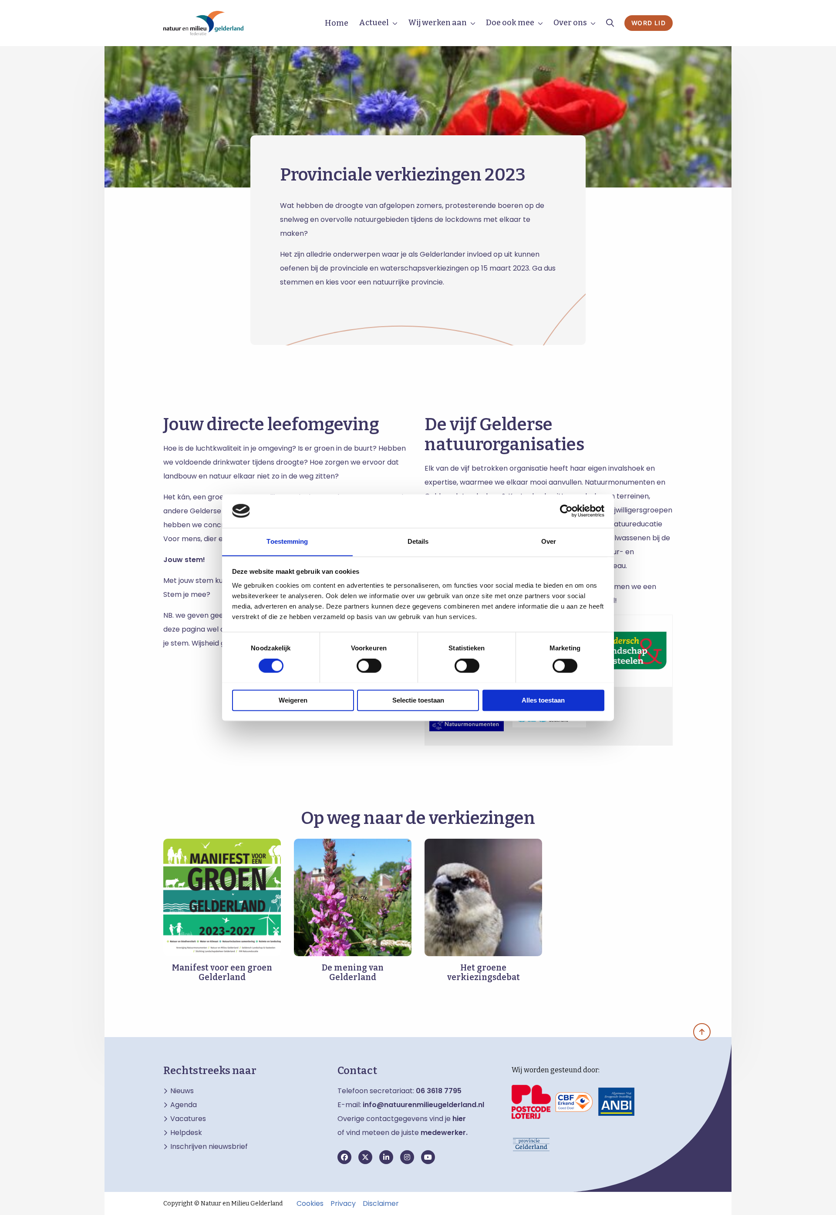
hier (459, 1119)
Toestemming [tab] (287, 541)
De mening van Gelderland (353, 972)
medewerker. (444, 1133)
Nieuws (182, 1091)
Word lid (648, 23)
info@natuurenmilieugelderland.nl (423, 1105)
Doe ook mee (510, 22)
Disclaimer (381, 1203)
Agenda (183, 1104)
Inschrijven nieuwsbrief (209, 1146)
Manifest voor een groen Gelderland (222, 972)
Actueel (374, 22)
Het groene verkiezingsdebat (483, 972)
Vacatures (188, 1118)
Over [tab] (548, 541)
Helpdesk (186, 1132)
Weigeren (293, 700)
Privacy (343, 1203)
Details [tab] (418, 541)
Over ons (570, 22)
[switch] (369, 666)
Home (336, 23)
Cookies (310, 1203)
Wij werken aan (437, 22)
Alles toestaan (543, 700)
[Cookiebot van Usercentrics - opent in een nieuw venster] (566, 510)
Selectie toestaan (418, 700)
